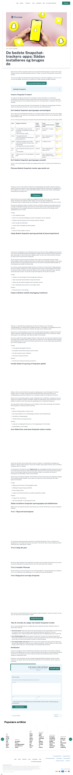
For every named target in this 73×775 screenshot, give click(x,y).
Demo (33, 3)
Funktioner (28, 3)
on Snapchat (52, 99)
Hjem (17, 3)
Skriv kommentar (19, 707)
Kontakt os (68, 760)
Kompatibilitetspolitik (50, 758)
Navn (13, 696)
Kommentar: (14, 682)
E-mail (38, 696)
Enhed (19, 759)
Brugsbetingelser (66, 756)
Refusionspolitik (66, 758)
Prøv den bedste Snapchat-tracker (36, 83)
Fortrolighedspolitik (57, 756)
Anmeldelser (38, 3)
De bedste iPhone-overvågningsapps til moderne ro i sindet (19, 744)
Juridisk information (60, 760)
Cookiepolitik (59, 758)
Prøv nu (66, 3)
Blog (44, 3)
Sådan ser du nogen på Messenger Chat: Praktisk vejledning (63, 743)
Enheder (21, 3)
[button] (36, 774)
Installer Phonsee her (36, 618)
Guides (7, 48)
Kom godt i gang (54, 668)
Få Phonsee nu (36, 195)
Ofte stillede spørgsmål (51, 3)
